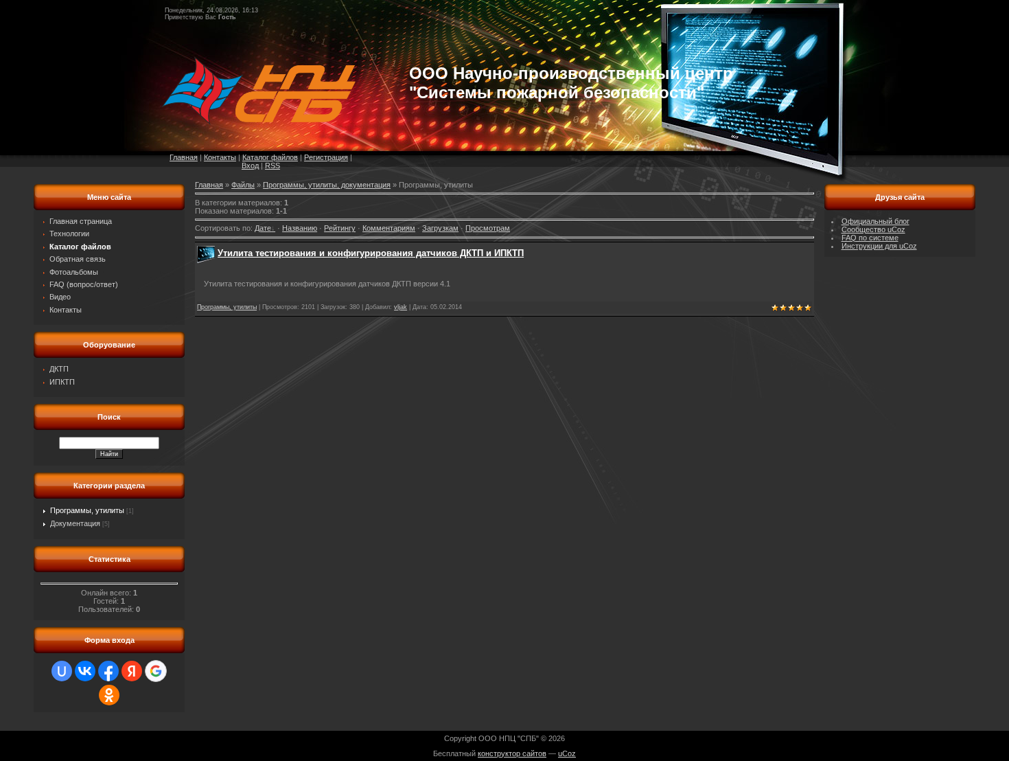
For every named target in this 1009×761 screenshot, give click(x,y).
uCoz (567, 753)
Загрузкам (440, 228)
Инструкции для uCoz (879, 246)
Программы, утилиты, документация (327, 185)
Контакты (220, 157)
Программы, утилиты (87, 510)
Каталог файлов (270, 157)
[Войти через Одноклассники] (109, 695)
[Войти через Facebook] (108, 671)
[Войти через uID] (61, 671)
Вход (250, 165)
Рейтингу (340, 228)
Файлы (243, 185)
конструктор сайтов (512, 753)
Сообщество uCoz (873, 229)
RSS (272, 165)
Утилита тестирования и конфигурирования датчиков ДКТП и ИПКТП (371, 253)
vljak (400, 307)
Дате (263, 228)
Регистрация (326, 157)
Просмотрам (487, 228)
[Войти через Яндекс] (131, 671)
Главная (184, 157)
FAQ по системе (870, 238)
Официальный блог (875, 221)
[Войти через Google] (156, 671)
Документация (75, 523)
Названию (299, 228)
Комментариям (388, 228)
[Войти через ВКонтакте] (85, 671)
